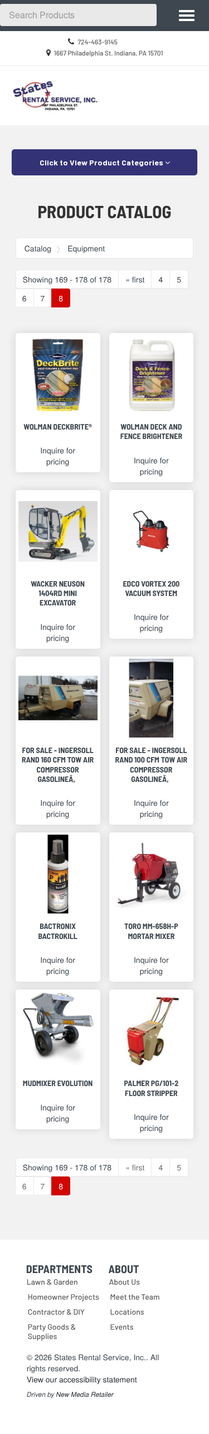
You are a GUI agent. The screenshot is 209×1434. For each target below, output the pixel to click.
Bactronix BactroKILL (57, 930)
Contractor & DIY (56, 1311)
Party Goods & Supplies (52, 1331)
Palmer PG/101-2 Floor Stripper (151, 1087)
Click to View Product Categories (102, 162)
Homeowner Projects (63, 1296)
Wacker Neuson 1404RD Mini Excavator (58, 593)
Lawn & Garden (52, 1281)
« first (134, 279)
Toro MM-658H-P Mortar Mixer (151, 930)
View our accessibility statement (82, 1379)
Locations (127, 1311)
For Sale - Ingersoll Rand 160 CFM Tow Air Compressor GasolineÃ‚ (58, 764)
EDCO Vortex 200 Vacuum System (151, 588)
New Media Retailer (85, 1394)
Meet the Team (135, 1296)
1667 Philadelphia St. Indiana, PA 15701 (108, 53)
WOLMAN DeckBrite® (57, 426)
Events (122, 1326)
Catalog (38, 248)
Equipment (86, 248)
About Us (124, 1281)
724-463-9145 (97, 42)
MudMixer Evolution (58, 1083)
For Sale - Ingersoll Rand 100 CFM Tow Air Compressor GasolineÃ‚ (151, 764)
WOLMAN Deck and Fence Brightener (151, 431)
